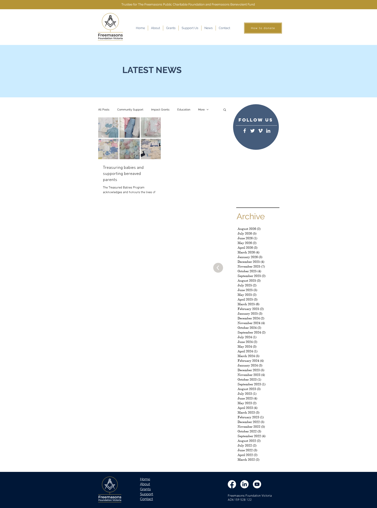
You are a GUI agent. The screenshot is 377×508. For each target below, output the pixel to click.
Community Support (130, 109)
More (201, 109)
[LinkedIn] (268, 131)
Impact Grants (160, 109)
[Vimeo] (260, 131)
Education (183, 109)
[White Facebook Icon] (245, 131)
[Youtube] (257, 484)
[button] (225, 110)
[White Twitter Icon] (252, 131)
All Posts (103, 109)
